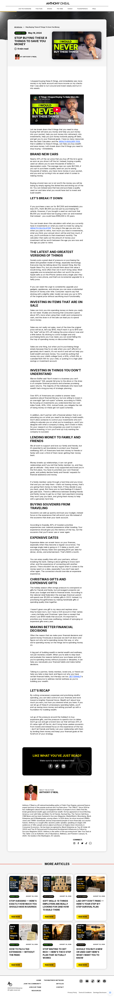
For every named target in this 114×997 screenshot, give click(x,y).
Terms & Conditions (85, 992)
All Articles (18, 27)
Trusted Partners (82, 8)
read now (15, 917)
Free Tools (39, 8)
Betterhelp (75, 676)
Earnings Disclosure (99, 992)
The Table (60, 8)
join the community (24, 8)
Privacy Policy (72, 992)
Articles (49, 8)
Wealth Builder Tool (69, 141)
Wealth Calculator (40, 228)
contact (70, 8)
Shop (94, 8)
